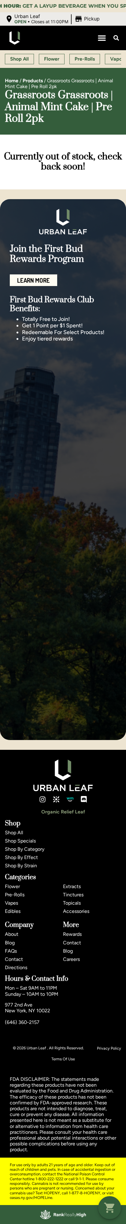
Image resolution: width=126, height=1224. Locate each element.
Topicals (72, 903)
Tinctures (73, 895)
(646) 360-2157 (22, 1022)
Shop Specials (20, 841)
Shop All (14, 832)
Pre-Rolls (14, 895)
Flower (12, 886)
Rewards (72, 934)
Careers (71, 959)
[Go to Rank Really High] (63, 1214)
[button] (53, 18)
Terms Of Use (63, 1059)
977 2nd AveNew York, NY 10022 (27, 1008)
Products (33, 81)
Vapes (11, 903)
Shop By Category (24, 849)
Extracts (72, 886)
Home (11, 81)
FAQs (11, 951)
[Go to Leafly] (56, 799)
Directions (16, 967)
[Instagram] (42, 799)
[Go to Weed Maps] (70, 799)
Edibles (12, 911)
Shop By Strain (21, 866)
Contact (14, 959)
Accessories (76, 911)
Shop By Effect (21, 857)
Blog (10, 943)
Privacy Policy (109, 1048)
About (11, 934)
